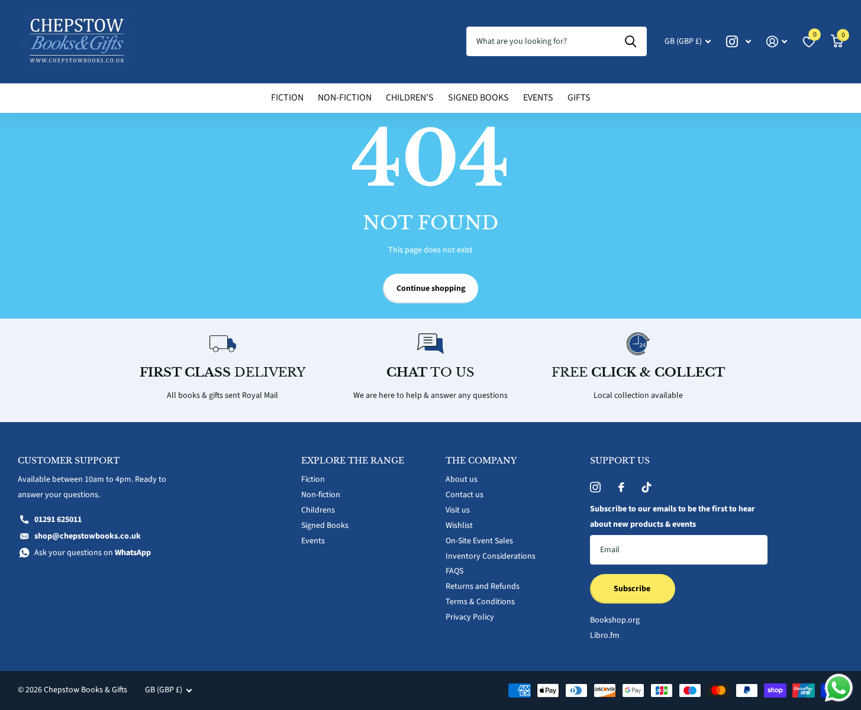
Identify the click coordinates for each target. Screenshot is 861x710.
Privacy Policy (470, 617)
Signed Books (478, 97)
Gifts (579, 97)
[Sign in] (777, 41)
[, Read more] (738, 41)
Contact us (464, 495)
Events (538, 97)
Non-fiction (345, 97)
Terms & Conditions (480, 602)
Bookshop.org (615, 620)
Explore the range (352, 460)
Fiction (287, 97)
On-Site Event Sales (479, 541)
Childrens (318, 510)
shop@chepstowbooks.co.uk (87, 536)
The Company (481, 460)
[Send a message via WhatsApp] (839, 688)
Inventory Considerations (491, 556)
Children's (410, 97)
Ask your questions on (92, 553)
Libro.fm (605, 635)
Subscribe (633, 589)
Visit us (458, 510)
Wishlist (459, 525)
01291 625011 (58, 520)
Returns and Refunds (483, 586)
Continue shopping (430, 288)
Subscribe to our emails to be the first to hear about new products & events (672, 516)
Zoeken (630, 41)
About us (462, 479)
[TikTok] (647, 487)
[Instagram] (595, 487)
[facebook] (621, 487)
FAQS (454, 571)
